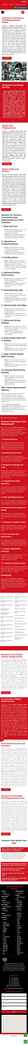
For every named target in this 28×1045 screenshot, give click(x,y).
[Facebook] (2, 733)
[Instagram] (2, 735)
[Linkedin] (2, 740)
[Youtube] (2, 738)
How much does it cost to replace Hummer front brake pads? (13, 869)
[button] (14, 849)
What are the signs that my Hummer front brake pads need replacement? (14, 864)
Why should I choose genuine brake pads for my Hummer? (14, 879)
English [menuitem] (15, 1036)
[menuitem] (24, 1)
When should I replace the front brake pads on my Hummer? (12, 849)
